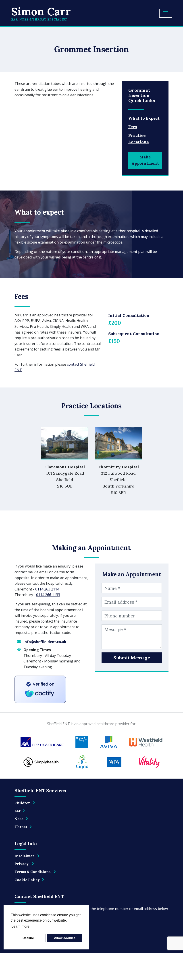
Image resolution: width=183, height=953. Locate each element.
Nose (19, 818)
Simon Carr (41, 13)
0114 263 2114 (47, 589)
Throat (21, 826)
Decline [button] (28, 938)
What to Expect (144, 118)
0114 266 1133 (48, 594)
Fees (132, 126)
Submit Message (131, 657)
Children (23, 803)
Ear (18, 811)
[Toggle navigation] (165, 13)
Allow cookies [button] (64, 938)
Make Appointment (145, 160)
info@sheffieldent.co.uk (44, 641)
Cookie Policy (27, 879)
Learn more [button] (20, 926)
